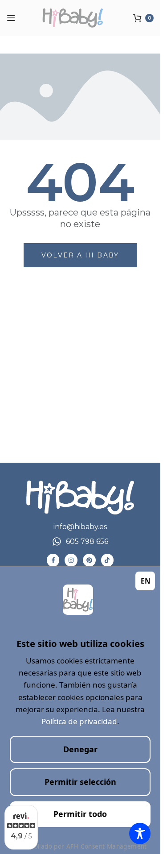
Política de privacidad (79, 721)
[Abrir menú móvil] (11, 18)
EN (145, 580)
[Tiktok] (107, 560)
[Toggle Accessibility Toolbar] (139, 833)
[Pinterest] (89, 560)
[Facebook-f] (53, 560)
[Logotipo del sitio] (80, 18)
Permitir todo (80, 813)
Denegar (80, 748)
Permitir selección (80, 781)
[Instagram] (71, 560)
